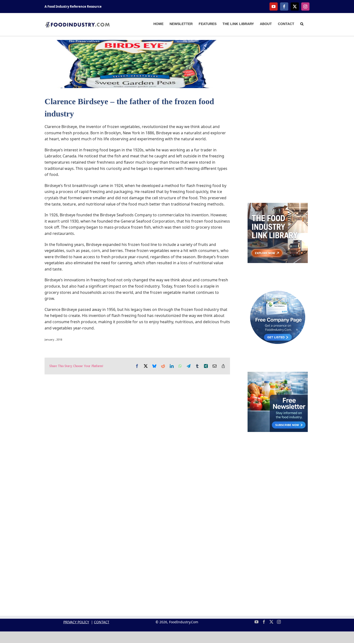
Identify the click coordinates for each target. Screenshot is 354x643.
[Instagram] (279, 622)
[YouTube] (256, 622)
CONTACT (101, 622)
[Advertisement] (277, 112)
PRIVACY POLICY (76, 622)
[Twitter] (271, 622)
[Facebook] (264, 622)
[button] (301, 23)
